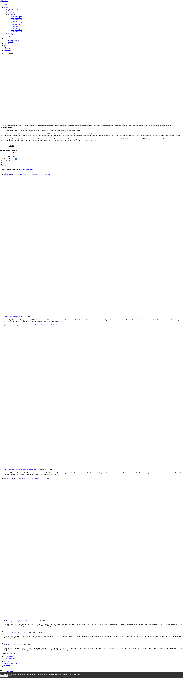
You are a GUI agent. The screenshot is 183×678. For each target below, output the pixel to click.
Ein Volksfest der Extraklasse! (13, 645)
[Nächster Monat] (16, 146)
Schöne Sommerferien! (11, 316)
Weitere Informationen (15, 676)
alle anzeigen (27, 169)
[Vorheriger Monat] (1, 146)
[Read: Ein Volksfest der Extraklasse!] (5, 643)
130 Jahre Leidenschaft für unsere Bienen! (16, 633)
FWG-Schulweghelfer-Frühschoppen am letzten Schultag (21, 469)
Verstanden (4, 676)
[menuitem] (93, 4)
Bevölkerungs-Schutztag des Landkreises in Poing (19, 621)
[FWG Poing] (4, 1)
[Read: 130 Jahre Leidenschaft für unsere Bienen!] (5, 631)
